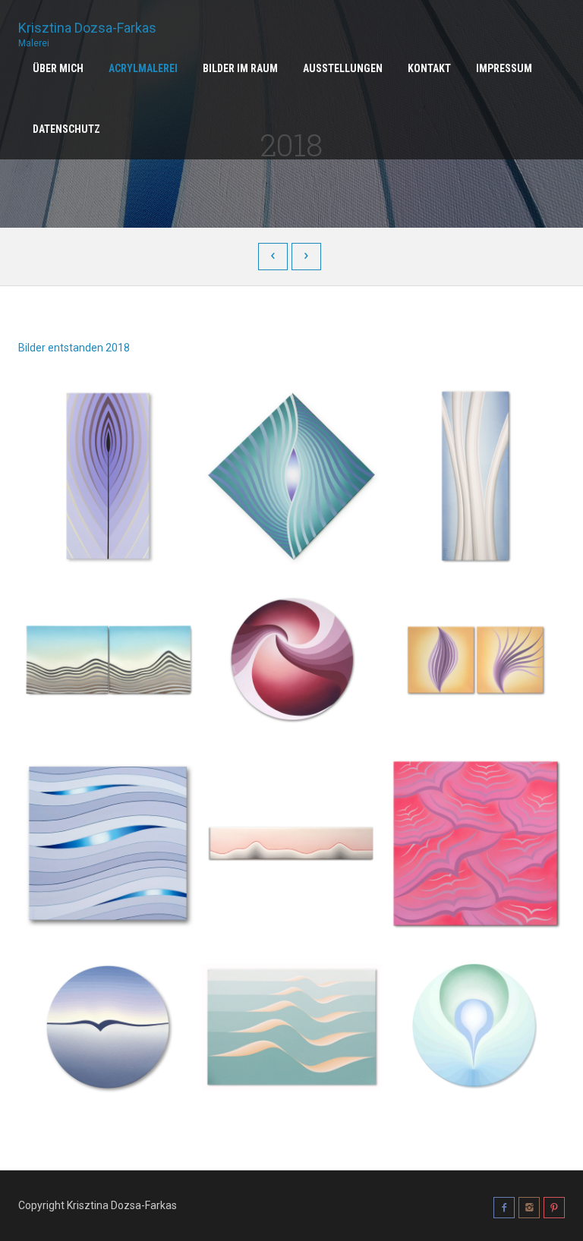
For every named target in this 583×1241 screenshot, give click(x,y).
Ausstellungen (343, 68)
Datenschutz (66, 129)
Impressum (504, 68)
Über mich (58, 68)
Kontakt (429, 68)
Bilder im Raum (240, 68)
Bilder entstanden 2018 (74, 348)
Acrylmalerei (143, 68)
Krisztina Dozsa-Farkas (87, 29)
